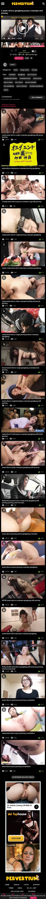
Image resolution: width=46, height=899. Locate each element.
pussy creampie (30, 82)
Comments (7, 96)
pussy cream (8, 82)
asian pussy (37, 78)
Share (27, 58)
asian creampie (22, 86)
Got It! (33, 898)
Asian (16, 70)
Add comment (37, 97)
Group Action (24, 70)
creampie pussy (25, 78)
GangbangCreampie (10, 78)
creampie (12, 74)
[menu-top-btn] (2, 4)
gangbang (21, 74)
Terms (11, 888)
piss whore (19, 82)
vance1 (12, 64)
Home (7, 885)
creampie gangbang (36, 86)
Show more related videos (23, 777)
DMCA (20, 888)
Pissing (34, 70)
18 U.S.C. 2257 (31, 888)
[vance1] (5, 64)
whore (6, 90)
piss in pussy (32, 74)
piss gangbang (9, 86)
